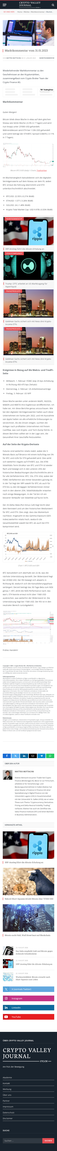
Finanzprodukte (13, 291)
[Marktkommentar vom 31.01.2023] (28, 33)
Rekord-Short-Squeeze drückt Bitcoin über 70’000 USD (29, 898)
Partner (6, 1100)
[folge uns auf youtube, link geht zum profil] (28, 1017)
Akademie (7, 1077)
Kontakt (6, 1083)
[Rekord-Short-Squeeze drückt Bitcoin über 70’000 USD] (28, 881)
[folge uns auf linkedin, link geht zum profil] (28, 1007)
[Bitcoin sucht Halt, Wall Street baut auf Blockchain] (28, 918)
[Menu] (4, 5)
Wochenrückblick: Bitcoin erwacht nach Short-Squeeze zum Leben (33, 978)
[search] (52, 5)
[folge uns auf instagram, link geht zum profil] (28, 998)
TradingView (42, 170)
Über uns (7, 1095)
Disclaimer (8, 1118)
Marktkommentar (38, 12)
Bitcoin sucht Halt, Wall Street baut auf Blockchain (27, 935)
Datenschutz (8, 1112)
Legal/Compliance (14, 253)
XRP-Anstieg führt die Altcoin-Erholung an (24, 249)
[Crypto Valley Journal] (30, 4)
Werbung (7, 1089)
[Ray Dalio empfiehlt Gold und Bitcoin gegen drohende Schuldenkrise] (8, 950)
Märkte (26, 12)
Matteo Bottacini (14, 58)
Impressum (8, 1106)
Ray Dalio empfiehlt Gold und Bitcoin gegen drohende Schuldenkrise (34, 952)
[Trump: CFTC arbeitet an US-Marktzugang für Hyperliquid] (28, 266)
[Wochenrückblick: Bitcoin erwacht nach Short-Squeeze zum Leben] (8, 976)
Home (19, 12)
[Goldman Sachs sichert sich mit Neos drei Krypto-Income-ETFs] (28, 303)
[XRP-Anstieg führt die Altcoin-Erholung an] (28, 231)
